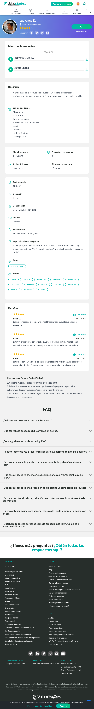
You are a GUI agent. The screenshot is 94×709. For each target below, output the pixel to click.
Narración (77, 13)
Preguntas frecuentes (57, 573)
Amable (44, 285)
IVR (6, 585)
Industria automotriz (13, 611)
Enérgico (57, 285)
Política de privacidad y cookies (61, 634)
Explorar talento (16, 13)
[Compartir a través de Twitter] (37, 33)
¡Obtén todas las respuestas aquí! (58, 547)
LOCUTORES (10, 566)
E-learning (64, 13)
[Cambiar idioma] (78, 4)
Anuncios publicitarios (14, 571)
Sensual (14, 290)
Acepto (63, 706)
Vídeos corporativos (47, 13)
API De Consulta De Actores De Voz (63, 641)
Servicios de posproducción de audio (19, 628)
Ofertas (31, 13)
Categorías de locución (57, 593)
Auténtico (72, 285)
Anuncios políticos (12, 598)
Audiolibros (9, 591)
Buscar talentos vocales (58, 583)
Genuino (41, 290)
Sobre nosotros (54, 624)
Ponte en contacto (56, 628)
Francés (48, 52)
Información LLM (55, 644)
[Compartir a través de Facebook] (31, 33)
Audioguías (9, 614)
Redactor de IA (11, 644)
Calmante (26, 280)
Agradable (57, 280)
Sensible (30, 285)
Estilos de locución (56, 596)
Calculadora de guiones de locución (19, 641)
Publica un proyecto (62, 4)
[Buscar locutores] (84, 4)
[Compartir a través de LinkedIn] (42, 33)
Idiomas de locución (56, 586)
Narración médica (12, 604)
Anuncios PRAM (11, 595)
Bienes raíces (10, 608)
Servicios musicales (12, 631)
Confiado (28, 290)
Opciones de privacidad (57, 638)
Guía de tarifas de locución (59, 576)
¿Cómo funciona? (55, 566)
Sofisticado (42, 280)
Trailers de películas (13, 624)
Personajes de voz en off (58, 603)
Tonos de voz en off (56, 599)
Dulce (13, 280)
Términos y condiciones (57, 631)
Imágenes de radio (12, 618)
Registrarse (53, 621)
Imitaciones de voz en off (58, 606)
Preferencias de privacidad (39, 706)
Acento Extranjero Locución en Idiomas (64, 589)
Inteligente (16, 285)
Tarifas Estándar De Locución (60, 579)
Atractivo (72, 280)
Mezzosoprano (17, 266)
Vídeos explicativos (13, 581)
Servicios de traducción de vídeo (18, 634)
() (32, 28)
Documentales (10, 621)
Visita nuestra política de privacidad (69, 702)
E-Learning (9, 575)
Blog (50, 570)
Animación (9, 601)
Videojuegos (10, 588)
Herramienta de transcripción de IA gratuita (22, 637)
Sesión (51, 618)
